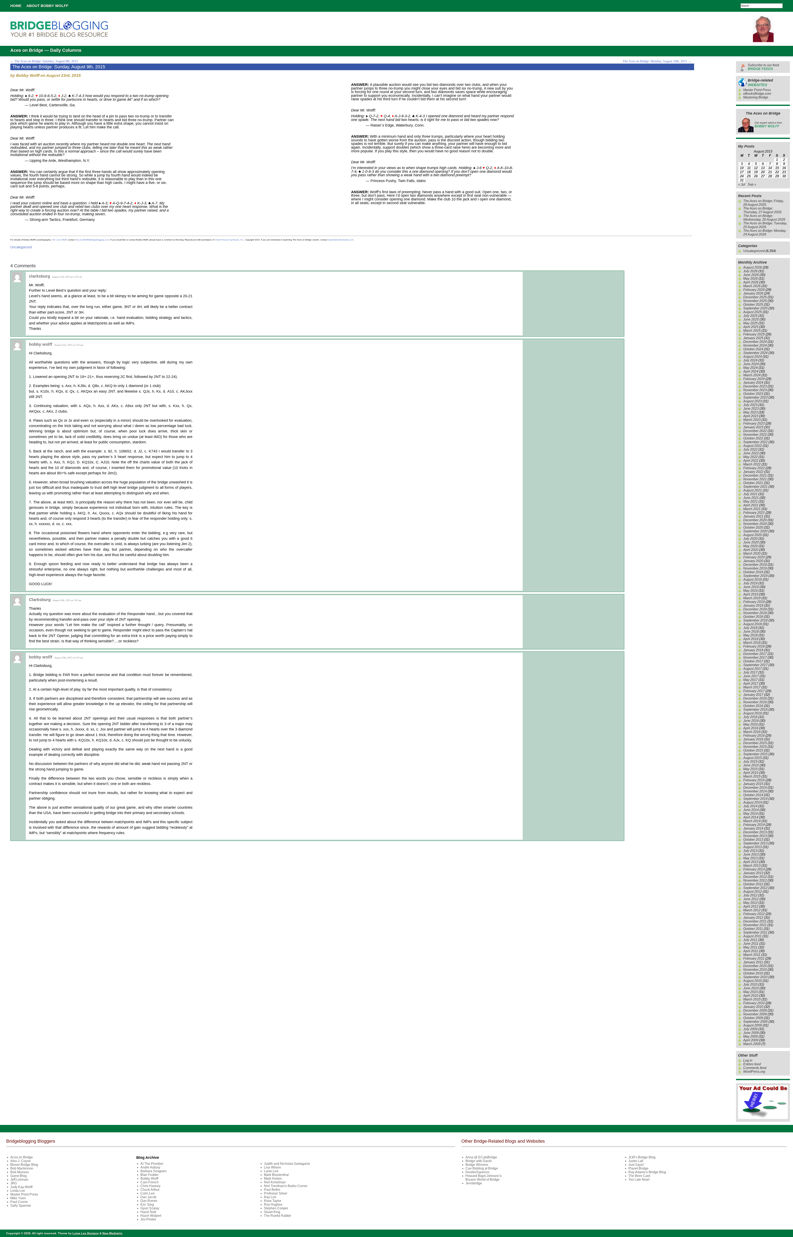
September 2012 (755, 888)
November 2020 (755, 524)
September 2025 (755, 308)
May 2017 (750, 680)
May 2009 (750, 1036)
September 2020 (755, 531)
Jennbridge (473, 1183)
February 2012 (754, 914)
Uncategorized (21, 247)
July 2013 (750, 850)
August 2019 (752, 579)
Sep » (752, 184)
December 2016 (755, 698)
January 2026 (753, 293)
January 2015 (753, 784)
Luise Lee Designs (85, 1233)
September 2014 (755, 798)
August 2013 (752, 847)
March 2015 (752, 776)
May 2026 (750, 278)
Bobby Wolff (149, 1178)
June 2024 (751, 364)
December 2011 (755, 921)
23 (784, 172)
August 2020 (752, 535)
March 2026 (752, 286)
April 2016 (750, 728)
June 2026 (751, 275)
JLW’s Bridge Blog (641, 1157)
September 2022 (755, 442)
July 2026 (750, 271)
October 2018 (753, 616)
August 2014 (752, 802)
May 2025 (750, 323)
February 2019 (754, 602)
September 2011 (755, 932)
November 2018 (755, 613)
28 (770, 176)
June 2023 (751, 408)
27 (763, 176)
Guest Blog (18, 1176)
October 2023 (753, 393)
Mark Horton (273, 1178)
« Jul (741, 184)
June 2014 (751, 810)
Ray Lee (270, 1197)
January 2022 (753, 471)
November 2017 (755, 657)
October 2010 (753, 973)
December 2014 (755, 787)
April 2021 (750, 505)
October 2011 (753, 928)
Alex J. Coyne (20, 1161)
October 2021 (753, 483)
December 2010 (755, 966)
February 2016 (754, 735)
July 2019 (750, 583)
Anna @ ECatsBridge (481, 1157)
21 (770, 172)
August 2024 (752, 356)
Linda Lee (17, 1190)
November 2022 (755, 434)
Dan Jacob (148, 1197)
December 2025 (755, 297)
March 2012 (752, 910)
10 (742, 168)
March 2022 (752, 464)
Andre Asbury (150, 1167)
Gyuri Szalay (149, 1208)
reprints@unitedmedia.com (340, 240)
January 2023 (753, 427)
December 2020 (755, 520)
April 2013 (750, 862)
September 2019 (755, 576)
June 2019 (751, 587)
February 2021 (754, 512)
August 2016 (752, 713)
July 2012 (750, 895)
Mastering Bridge (755, 97)
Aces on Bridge (21, 1157)
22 (777, 172)
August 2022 (752, 445)
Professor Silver (275, 1193)
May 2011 (750, 947)
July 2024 (750, 360)
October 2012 (753, 884)
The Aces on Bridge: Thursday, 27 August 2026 (762, 210)
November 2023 (755, 390)
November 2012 (755, 880)
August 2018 (752, 624)
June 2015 (751, 765)
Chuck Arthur (149, 1189)
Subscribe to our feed (763, 67)
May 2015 (750, 769)
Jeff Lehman (19, 1179)
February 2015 (754, 780)
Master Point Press (757, 90)
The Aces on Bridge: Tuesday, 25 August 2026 (765, 225)
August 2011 (752, 936)
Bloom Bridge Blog (24, 1164)
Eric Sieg (147, 1204)
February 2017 (754, 691)
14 (770, 168)
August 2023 (752, 401)
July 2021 (750, 494)
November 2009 (755, 1014)
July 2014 (750, 806)
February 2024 (754, 379)
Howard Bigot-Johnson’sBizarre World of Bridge (483, 1177)
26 (756, 176)
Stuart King (272, 1212)
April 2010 (750, 995)
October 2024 (753, 349)
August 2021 (752, 490)
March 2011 (751, 954)
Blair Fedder (149, 1175)
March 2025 (752, 330)
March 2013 (752, 865)
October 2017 (753, 661)
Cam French (149, 1182)
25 (749, 176)
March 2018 (752, 642)
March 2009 (752, 1044)
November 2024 (755, 345)
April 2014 (750, 817)
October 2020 (753, 527)
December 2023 (755, 386)
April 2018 (750, 639)
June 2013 (751, 854)
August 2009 (752, 1025)
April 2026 (750, 282)
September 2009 (755, 1021)
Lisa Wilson (272, 1167)
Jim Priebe (148, 1219)
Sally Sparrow (20, 1205)
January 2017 (753, 694)
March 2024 (752, 375)
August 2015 (752, 758)
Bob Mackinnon (21, 1168)
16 (784, 168)
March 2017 (752, 687)
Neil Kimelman (275, 1182)
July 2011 (750, 940)
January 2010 (753, 1007)
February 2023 (754, 423)
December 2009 (755, 1010)
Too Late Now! (638, 1179)
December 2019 (755, 564)
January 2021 (753, 516)
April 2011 (750, 951)
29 (777, 176)
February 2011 (754, 958)
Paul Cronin (19, 1202)
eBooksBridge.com (757, 93)
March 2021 (752, 509)
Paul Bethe (272, 1189)
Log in (747, 1060)
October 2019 (753, 572)
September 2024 (755, 353)
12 (756, 168)
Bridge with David (478, 1161)
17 (742, 172)
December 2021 (755, 475)
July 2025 (750, 315)
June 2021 (751, 498)
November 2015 (755, 746)
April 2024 (750, 371)
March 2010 (752, 999)
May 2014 (750, 813)
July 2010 (750, 984)
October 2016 (753, 706)
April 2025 (750, 327)
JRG (13, 1183)
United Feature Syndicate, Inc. (229, 240)
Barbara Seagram (153, 1171)
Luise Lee (271, 1171)
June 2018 (751, 631)
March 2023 (752, 419)
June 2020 (751, 542)
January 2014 (753, 828)
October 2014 (753, 795)
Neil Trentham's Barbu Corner (285, 1186)
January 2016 (753, 739)
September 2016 (755, 709)
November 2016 (755, 702)
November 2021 (755, 479)
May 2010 (750, 992)
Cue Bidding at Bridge (481, 1168)
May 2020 (750, 546)
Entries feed (752, 1064)
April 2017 (750, 683)
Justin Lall (635, 1161)
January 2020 (753, 561)
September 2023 (755, 397)
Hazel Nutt (148, 1212)
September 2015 (755, 754)
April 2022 (750, 460)
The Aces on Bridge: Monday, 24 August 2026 (764, 232)
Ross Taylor (272, 1201)
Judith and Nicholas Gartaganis (287, 1163)
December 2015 (755, 743)
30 (784, 176)
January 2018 (753, 650)
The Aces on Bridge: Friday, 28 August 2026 (763, 202)
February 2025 (754, 334)
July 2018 (750, 628)
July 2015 (750, 761)
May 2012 (750, 902)
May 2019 (750, 590)
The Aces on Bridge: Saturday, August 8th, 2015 (44, 61)
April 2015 (750, 772)
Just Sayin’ (636, 1164)
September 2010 (755, 977)
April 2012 (750, 906)
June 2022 (751, 453)
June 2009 (751, 1033)
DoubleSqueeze (477, 1172)
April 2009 (750, 1040)
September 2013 (755, 843)
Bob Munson (19, 1172)
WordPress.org (754, 1071)
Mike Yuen (18, 1198)
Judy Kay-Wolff (21, 1187)
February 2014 (754, 824)
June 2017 (751, 676)
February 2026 (754, 289)
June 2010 (751, 988)
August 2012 (752, 891)
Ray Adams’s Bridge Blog (647, 1172)
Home (15, 6)
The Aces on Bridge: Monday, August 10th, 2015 (657, 61)
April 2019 (750, 594)
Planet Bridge (638, 1168)
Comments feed (754, 1068)
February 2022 (754, 468)
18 (749, 172)
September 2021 (755, 486)
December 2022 (755, 431)
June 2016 (751, 720)
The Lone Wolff (59, 240)
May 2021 (750, 501)
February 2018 (754, 646)
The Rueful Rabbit (277, 1215)
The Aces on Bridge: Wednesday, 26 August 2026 (764, 217)
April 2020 (750, 550)
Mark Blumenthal (276, 1175)
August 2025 (752, 312)
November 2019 (755, 568)
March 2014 (752, 821)
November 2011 (755, 925)
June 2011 (751, 943)
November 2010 (755, 969)
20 (763, 172)
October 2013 (753, 839)
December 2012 (755, 876)
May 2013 (750, 858)
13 (763, 168)
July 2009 (750, 1029)
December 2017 (755, 654)
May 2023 (750, 412)
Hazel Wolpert (150, 1215)
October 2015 (753, 750)
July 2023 (750, 405)
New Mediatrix (112, 1233)
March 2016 (752, 732)
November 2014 (755, 791)
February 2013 (754, 869)
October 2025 (753, 304)
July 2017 (750, 672)
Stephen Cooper (276, 1208)
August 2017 (752, 668)
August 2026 (752, 267)
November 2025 (755, 301)
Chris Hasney (150, 1186)
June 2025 (751, 319)
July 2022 (750, 449)
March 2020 (752, 553)
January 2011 (753, 962)
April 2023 (750, 416)
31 (742, 180)
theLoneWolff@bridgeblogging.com (92, 240)
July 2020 (750, 538)
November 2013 (755, 836)
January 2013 (753, 873)
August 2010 (752, 980)
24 (742, 176)
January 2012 (753, 917)
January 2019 (753, 605)
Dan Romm (148, 1201)
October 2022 (753, 438)
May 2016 (750, 724)
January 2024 (753, 382)
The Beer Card (639, 1176)
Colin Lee (147, 1193)
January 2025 (753, 338)
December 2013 (755, 832)
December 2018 (755, 609)
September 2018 (755, 620)
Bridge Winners (476, 1164)
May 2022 (750, 457)
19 (756, 172)
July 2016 (750, 717)
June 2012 (751, 899)
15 (777, 168)
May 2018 (750, 635)
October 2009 (753, 1018)
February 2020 (754, 557)
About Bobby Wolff (47, 6)
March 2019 (752, 598)
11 (749, 168)
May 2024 (750, 367)
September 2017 (755, 665)
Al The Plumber (151, 1163)
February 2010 (754, 1003)
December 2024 (755, 341)
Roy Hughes (273, 1204)
